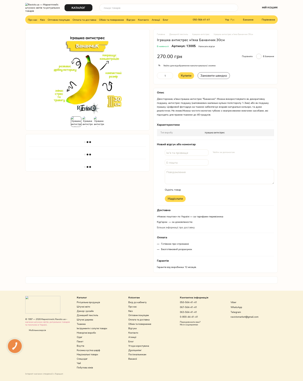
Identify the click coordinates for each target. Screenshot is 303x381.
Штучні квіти (83, 306)
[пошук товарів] (234, 8)
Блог (165, 19)
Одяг (79, 337)
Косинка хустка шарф (88, 350)
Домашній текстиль (87, 315)
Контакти (143, 19)
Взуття (80, 345)
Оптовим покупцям (59, 19)
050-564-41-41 (201, 19)
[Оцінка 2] (192, 190)
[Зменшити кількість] (159, 75)
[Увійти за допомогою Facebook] (239, 152)
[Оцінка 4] (203, 190)
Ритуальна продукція (88, 302)
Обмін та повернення (111, 19)
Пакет (80, 341)
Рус (233, 19)
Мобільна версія (37, 330)
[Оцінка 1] (187, 190)
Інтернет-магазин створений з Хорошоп (44, 374)
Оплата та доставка (84, 19)
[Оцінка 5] (209, 190)
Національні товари (87, 354)
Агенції (156, 19)
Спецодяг (82, 358)
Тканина (81, 324)
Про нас (32, 19)
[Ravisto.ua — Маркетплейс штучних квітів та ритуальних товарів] (42, 304)
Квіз (42, 19)
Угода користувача (138, 345)
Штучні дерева (85, 319)
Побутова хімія (85, 367)
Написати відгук (206, 46)
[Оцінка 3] (198, 190)
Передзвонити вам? (190, 322)
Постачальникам (137, 354)
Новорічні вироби (86, 332)
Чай (79, 363)
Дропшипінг (135, 350)
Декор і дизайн (85, 311)
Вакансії (132, 358)
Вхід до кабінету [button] (137, 302)
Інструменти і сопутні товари (92, 328)
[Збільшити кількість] (170, 75)
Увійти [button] (166, 65)
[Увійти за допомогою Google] (244, 152)
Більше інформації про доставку (176, 227)
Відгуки (131, 19)
